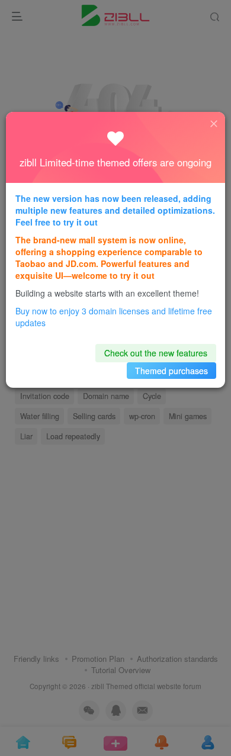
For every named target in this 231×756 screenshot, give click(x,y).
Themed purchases (171, 371)
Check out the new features (155, 353)
